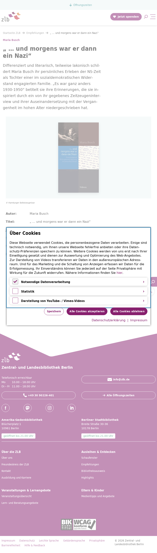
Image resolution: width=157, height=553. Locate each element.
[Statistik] (15, 292)
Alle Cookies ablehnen (129, 311)
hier (119, 272)
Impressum (138, 320)
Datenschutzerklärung (108, 320)
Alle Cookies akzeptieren (87, 311)
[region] (78, 267)
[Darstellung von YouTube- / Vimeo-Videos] (15, 302)
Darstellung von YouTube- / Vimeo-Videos (53, 300)
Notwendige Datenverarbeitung (45, 281)
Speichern (54, 311)
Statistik (27, 291)
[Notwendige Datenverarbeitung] (15, 283)
